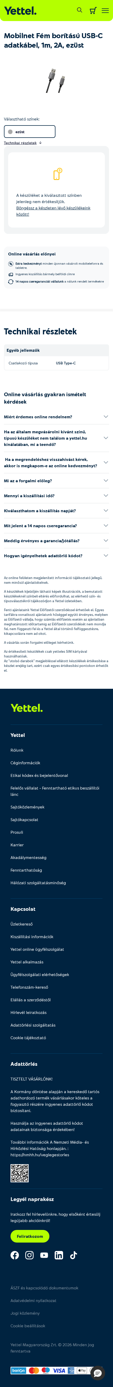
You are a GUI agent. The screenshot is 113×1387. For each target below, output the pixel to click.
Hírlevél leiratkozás (29, 1012)
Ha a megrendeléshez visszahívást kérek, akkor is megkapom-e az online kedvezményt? (50, 462)
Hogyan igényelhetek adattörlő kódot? (43, 555)
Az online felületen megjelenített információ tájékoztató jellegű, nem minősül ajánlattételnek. (53, 580)
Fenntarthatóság (26, 869)
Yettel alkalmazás (27, 961)
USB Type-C (66, 363)
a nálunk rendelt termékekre (60, 281)
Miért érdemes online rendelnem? (38, 416)
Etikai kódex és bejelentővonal (39, 775)
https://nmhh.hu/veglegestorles (40, 1154)
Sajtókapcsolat (24, 819)
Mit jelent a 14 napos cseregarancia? (40, 525)
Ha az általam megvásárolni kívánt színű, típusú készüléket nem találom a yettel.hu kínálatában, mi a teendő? (45, 438)
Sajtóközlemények (27, 806)
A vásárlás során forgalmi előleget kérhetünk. (39, 642)
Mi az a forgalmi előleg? (28, 480)
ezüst (20, 131)
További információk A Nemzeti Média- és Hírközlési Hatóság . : (50, 1148)
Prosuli (17, 832)
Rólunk (17, 749)
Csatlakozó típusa (23, 363)
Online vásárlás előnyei (32, 253)
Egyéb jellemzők (23, 350)
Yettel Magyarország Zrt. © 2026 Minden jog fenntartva (52, 1347)
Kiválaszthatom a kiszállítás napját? (40, 510)
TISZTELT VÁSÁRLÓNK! (32, 1078)
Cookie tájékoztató (28, 1037)
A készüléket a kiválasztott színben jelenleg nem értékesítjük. (53, 205)
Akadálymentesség (29, 857)
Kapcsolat (23, 909)
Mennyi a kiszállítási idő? (29, 495)
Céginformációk (25, 762)
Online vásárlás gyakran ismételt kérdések (45, 398)
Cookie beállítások (28, 1325)
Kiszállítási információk (32, 936)
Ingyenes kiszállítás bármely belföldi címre (45, 274)
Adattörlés (24, 1064)
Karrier (17, 844)
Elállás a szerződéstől (31, 999)
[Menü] (105, 10)
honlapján (56, 1148)
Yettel (18, 735)
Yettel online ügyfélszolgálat (37, 949)
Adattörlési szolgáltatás (33, 1024)
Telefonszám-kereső (29, 986)
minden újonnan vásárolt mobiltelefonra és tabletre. (59, 265)
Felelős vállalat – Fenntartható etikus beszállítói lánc (55, 791)
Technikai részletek (40, 331)
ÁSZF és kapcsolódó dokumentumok (44, 1287)
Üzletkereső (22, 923)
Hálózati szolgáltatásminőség (38, 882)
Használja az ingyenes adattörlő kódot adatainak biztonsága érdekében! (47, 1126)
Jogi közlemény (25, 1312)
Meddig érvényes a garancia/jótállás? (42, 540)
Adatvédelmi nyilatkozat (33, 1300)
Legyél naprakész (32, 1199)
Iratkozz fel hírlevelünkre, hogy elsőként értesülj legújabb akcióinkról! (55, 1217)
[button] (97, 1373)
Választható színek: (21, 118)
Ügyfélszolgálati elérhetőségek (40, 974)
